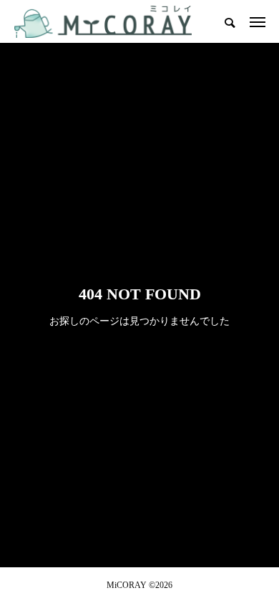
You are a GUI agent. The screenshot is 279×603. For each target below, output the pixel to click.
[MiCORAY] (103, 21)
